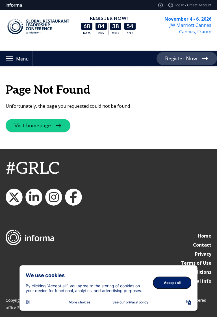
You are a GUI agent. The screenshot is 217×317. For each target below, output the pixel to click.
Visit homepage (32, 126)
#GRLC (33, 169)
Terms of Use (196, 263)
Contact (202, 245)
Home (204, 236)
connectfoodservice (53, 197)
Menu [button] (22, 59)
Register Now (181, 59)
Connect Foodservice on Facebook (73, 197)
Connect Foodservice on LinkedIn (33, 197)
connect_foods (14, 197)
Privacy (203, 254)
